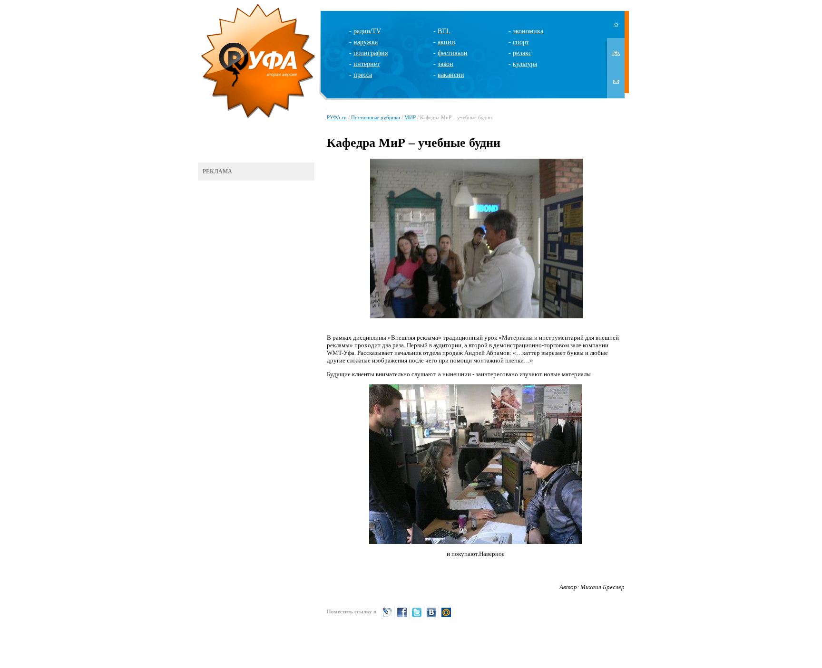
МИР (410, 117)
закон (445, 63)
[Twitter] (417, 616)
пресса (362, 74)
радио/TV (367, 31)
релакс (522, 53)
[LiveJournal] (387, 616)
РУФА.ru (337, 117)
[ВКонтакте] (431, 616)
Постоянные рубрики (375, 117)
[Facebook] (402, 616)
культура (525, 63)
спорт (521, 42)
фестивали (453, 53)
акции (446, 42)
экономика (528, 31)
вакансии (451, 74)
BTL (444, 31)
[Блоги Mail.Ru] (446, 616)
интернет (366, 63)
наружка (365, 42)
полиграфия (370, 53)
